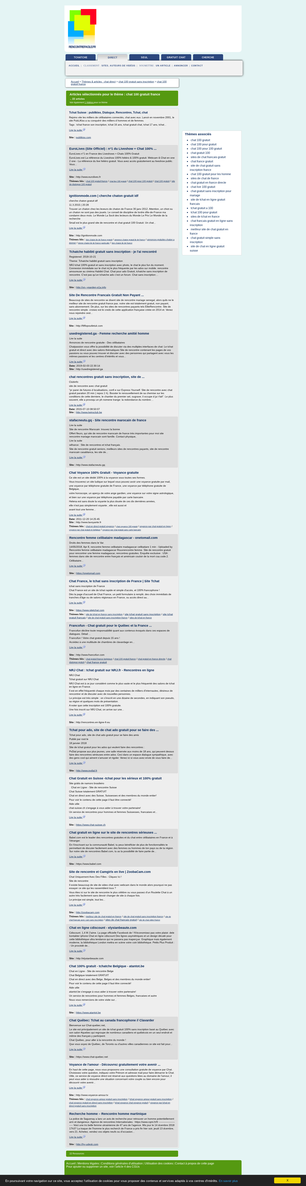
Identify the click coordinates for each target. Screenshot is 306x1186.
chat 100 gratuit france (96, 181)
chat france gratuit (96, 662)
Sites (104, 65)
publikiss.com (83, 137)
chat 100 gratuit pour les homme (211, 174)
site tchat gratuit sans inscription (143, 614)
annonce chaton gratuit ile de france (129, 240)
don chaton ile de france (122, 243)
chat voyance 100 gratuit (126, 526)
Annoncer (181, 65)
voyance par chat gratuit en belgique (84, 530)
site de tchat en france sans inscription (104, 614)
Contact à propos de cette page (194, 1163)
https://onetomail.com (88, 573)
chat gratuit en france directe (151, 659)
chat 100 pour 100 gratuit (140, 181)
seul (144, 57)
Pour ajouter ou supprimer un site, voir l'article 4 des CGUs (103, 1166)
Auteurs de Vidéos (122, 65)
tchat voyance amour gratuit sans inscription (151, 1099)
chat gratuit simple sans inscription (205, 240)
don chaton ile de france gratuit (99, 240)
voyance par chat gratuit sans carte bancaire (121, 530)
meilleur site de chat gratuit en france (103, 916)
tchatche (80, 57)
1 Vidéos (89, 102)
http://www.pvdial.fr (86, 770)
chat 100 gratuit (162, 181)
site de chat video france (149, 920)
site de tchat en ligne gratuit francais (207, 201)
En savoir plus (228, 1181)
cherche (208, 57)
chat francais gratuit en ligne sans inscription (211, 223)
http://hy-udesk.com (87, 1144)
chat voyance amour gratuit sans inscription (107, 1099)
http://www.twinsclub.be (89, 412)
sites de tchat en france (141, 618)
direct (112, 57)
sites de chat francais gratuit (121, 919)
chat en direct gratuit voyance (100, 526)
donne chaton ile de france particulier (94, 243)
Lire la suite (76, 130)
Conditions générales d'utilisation (122, 1163)
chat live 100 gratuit (118, 181)
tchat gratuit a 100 (202, 208)
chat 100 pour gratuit (203, 144)
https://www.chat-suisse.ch (91, 824)
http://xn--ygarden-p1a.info (91, 287)
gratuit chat (176, 57)
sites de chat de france (205, 178)
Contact (197, 65)
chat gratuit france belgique (99, 659)
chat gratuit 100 (200, 152)
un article (163, 65)
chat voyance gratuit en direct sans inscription (91, 1103)
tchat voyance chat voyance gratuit (131, 1103)
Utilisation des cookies (159, 1163)
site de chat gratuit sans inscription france (108, 618)
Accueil (74, 65)
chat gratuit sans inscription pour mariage (210, 193)
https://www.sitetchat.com (90, 610)
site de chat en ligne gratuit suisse (207, 248)
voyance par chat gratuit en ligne (155, 526)
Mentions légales (88, 1163)
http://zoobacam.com (88, 912)
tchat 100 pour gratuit (204, 212)
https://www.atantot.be (88, 1012)
